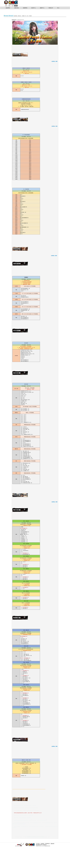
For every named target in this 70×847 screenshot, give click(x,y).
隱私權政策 (47, 843)
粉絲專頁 (42, 843)
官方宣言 (38, 843)
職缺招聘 (52, 843)
